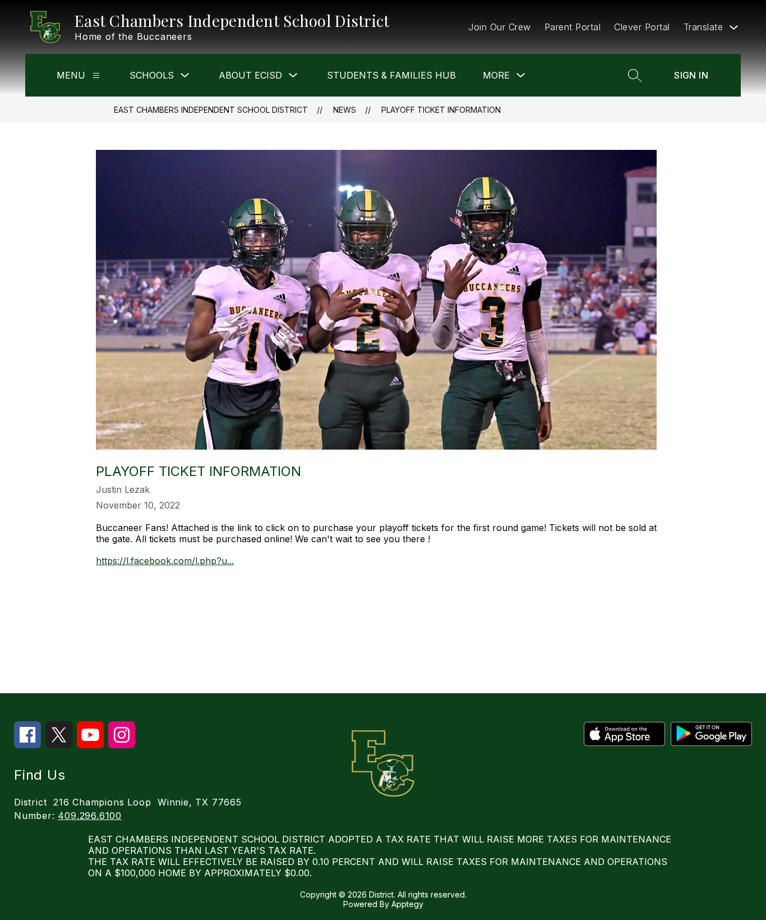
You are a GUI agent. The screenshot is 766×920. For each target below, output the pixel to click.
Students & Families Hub (391, 75)
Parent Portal (572, 27)
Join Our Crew (499, 27)
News (344, 110)
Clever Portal (642, 27)
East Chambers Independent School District (211, 110)
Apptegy (407, 904)
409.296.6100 (90, 815)
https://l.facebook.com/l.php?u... (165, 560)
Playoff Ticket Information (441, 110)
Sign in (691, 75)
